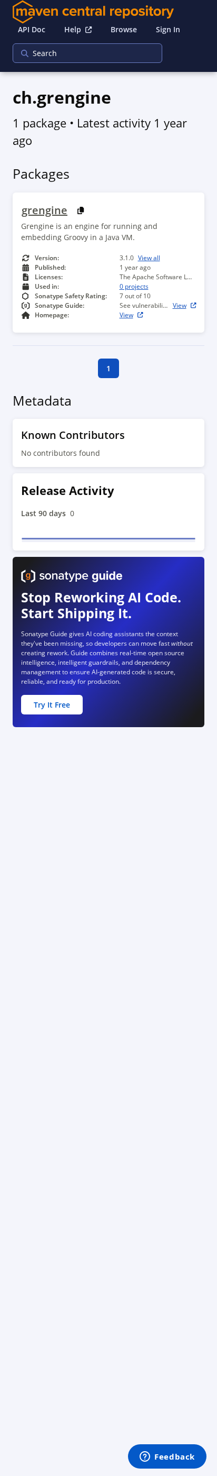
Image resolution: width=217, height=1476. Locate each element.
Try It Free (52, 705)
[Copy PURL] (81, 211)
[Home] (108, 12)
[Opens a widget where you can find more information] (167, 1457)
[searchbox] (81, 53)
